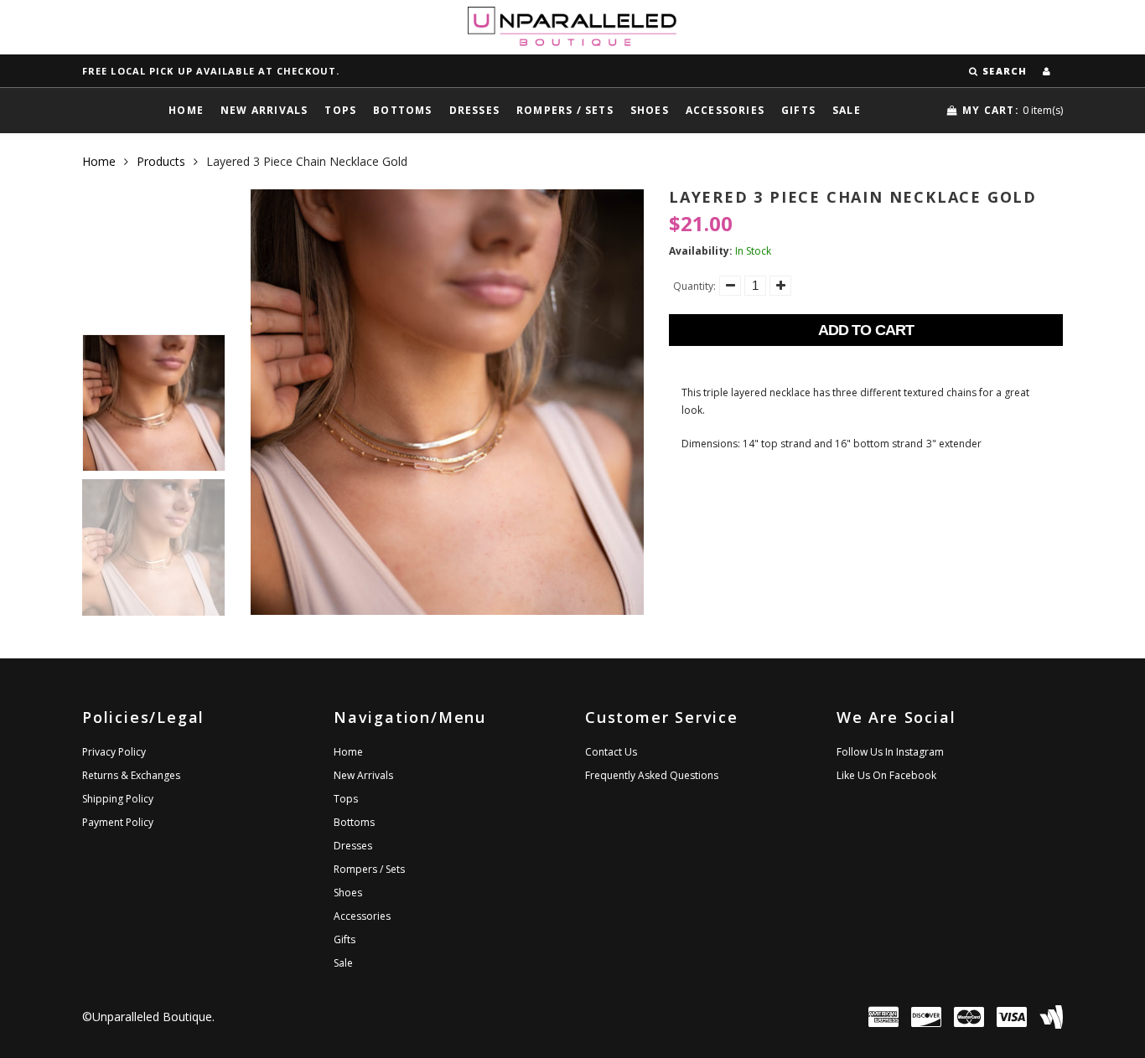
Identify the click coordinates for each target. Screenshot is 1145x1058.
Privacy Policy (114, 752)
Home (186, 110)
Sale (846, 110)
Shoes (649, 110)
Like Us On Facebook (886, 775)
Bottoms (402, 110)
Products (161, 161)
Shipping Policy (117, 799)
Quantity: (694, 286)
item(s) (1012, 110)
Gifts (798, 110)
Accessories (725, 110)
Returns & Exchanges (131, 775)
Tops (340, 110)
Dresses (474, 110)
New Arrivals (264, 110)
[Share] (684, 500)
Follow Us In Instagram (890, 752)
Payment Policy (117, 822)
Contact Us (611, 752)
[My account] (1046, 71)
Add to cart (866, 330)
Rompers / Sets (565, 110)
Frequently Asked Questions (651, 775)
